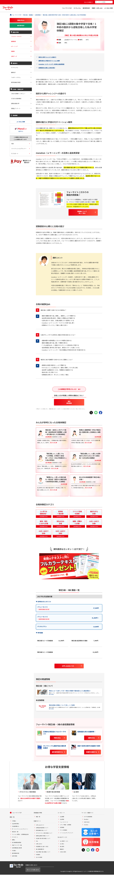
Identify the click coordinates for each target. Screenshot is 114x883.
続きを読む (51, 694)
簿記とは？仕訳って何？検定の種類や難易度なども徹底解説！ (70, 691)
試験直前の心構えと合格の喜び (47, 68)
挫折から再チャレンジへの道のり (47, 57)
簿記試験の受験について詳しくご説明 (62, 705)
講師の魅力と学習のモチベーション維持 (49, 60)
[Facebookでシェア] (100, 412)
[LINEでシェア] (96, 412)
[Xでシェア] (91, 412)
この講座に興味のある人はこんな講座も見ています (21, 138)
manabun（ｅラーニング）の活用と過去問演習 (51, 64)
